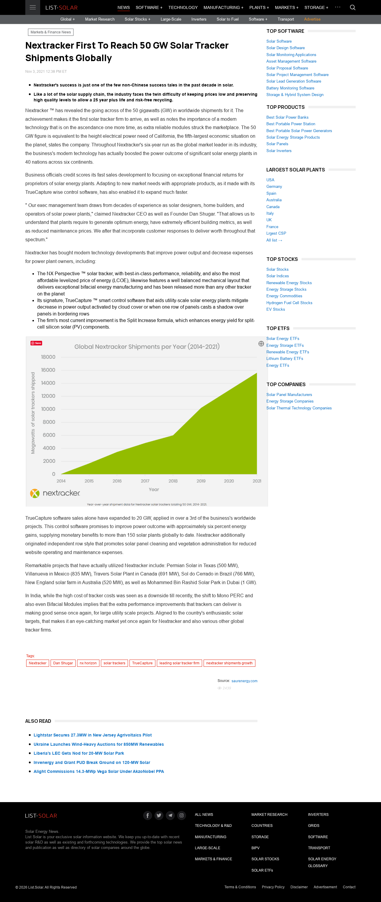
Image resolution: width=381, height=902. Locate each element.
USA (270, 180)
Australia (274, 200)
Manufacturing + (223, 7)
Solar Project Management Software (297, 74)
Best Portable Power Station (290, 124)
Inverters (199, 19)
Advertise (312, 19)
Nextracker (37, 663)
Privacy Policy (273, 887)
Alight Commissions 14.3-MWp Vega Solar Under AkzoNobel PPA (99, 771)
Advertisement (325, 887)
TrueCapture (142, 663)
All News (204, 815)
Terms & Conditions (240, 887)
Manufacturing (210, 837)
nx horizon (88, 663)
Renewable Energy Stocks (289, 283)
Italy (270, 213)
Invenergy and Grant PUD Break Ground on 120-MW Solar (92, 762)
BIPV (256, 848)
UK (269, 220)
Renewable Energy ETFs (287, 352)
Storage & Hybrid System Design (295, 94)
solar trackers (114, 663)
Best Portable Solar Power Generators (299, 131)
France (272, 227)
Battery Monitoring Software (290, 88)
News (124, 7)
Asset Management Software (291, 61)
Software (318, 837)
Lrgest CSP (276, 233)
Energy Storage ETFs (285, 345)
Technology (183, 7)
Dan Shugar (63, 663)
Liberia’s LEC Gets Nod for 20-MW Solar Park (79, 753)
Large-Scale (171, 19)
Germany (274, 186)
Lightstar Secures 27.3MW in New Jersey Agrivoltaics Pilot (93, 735)
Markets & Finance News (51, 32)
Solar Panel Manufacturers (289, 394)
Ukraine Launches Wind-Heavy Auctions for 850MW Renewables (99, 744)
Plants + (259, 7)
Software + (149, 7)
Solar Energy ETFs (282, 338)
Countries (262, 826)
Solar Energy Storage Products (293, 137)
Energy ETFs (277, 365)
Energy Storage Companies (290, 401)
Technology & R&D (213, 826)
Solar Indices (277, 276)
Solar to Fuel (228, 19)
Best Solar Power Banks (287, 117)
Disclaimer (299, 887)
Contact (349, 887)
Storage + (316, 7)
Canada (272, 207)
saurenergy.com (244, 681)
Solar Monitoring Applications (291, 54)
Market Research (100, 19)
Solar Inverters (279, 150)
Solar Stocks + (138, 19)
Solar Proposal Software (287, 68)
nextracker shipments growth (229, 663)
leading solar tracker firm (179, 663)
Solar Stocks (277, 269)
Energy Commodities (284, 296)
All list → (274, 240)
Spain (271, 193)
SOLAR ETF (262, 870)
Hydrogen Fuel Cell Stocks (289, 303)
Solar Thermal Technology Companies (299, 408)
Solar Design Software (285, 48)
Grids (313, 826)
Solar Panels (277, 144)
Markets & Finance (213, 859)
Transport (286, 19)
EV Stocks (275, 309)
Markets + (287, 7)
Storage (260, 837)
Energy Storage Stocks (286, 289)
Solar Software (279, 41)
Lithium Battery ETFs (284, 358)
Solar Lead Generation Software (293, 81)
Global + (67, 19)
